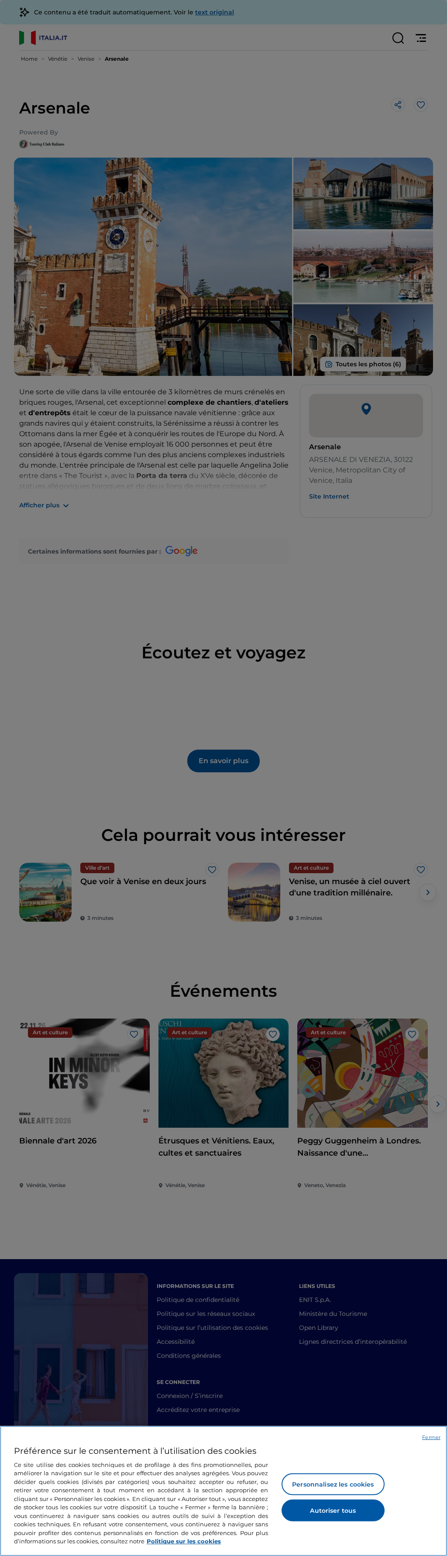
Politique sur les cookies (184, 1541)
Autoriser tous (333, 1511)
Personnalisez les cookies (333, 1484)
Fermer (431, 1437)
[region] (223, 1491)
